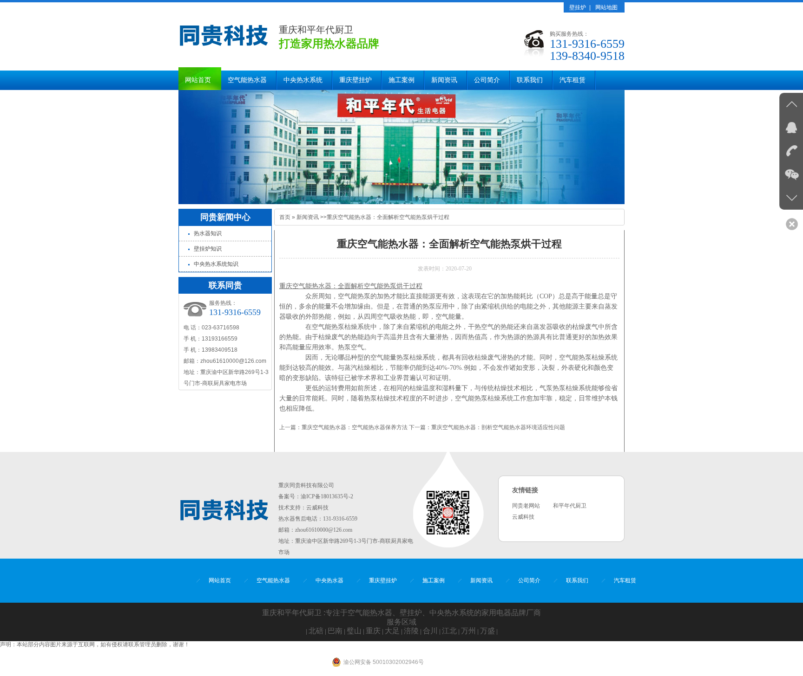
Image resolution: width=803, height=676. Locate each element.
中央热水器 (329, 580)
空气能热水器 (247, 80)
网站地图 (606, 7)
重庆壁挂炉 (355, 80)
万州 (468, 631)
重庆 (373, 631)
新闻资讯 (444, 80)
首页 (284, 217)
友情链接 (525, 490)
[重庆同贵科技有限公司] (223, 49)
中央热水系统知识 (216, 264)
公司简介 (487, 80)
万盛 (487, 631)
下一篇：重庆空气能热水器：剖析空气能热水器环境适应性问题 (487, 427)
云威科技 (317, 507)
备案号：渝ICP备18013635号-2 (315, 496)
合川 (430, 631)
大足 (392, 631)
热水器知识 (208, 233)
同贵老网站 (526, 505)
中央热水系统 (303, 80)
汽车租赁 (572, 80)
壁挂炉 (577, 7)
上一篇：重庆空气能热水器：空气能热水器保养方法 (343, 427)
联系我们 (530, 80)
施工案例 (401, 80)
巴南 (335, 631)
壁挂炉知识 (208, 248)
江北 (449, 631)
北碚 (316, 631)
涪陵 (411, 631)
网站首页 (198, 80)
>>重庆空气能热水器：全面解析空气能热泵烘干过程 (384, 217)
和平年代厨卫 (569, 505)
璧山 (354, 631)
